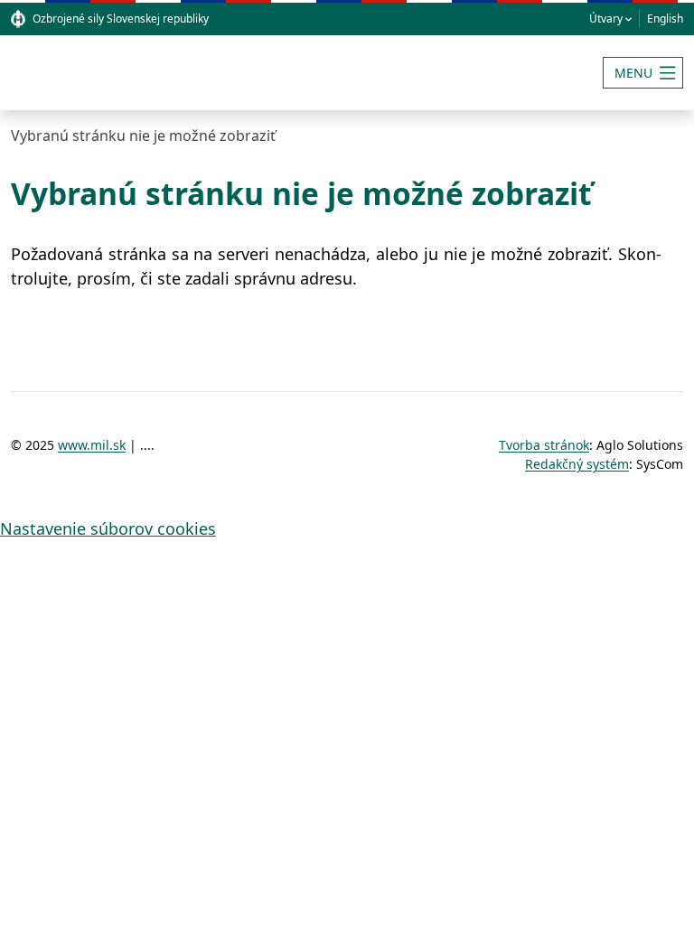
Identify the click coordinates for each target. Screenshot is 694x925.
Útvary (606, 18)
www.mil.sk (92, 444)
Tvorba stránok (544, 444)
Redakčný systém (577, 463)
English (665, 18)
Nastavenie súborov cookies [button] (108, 528)
